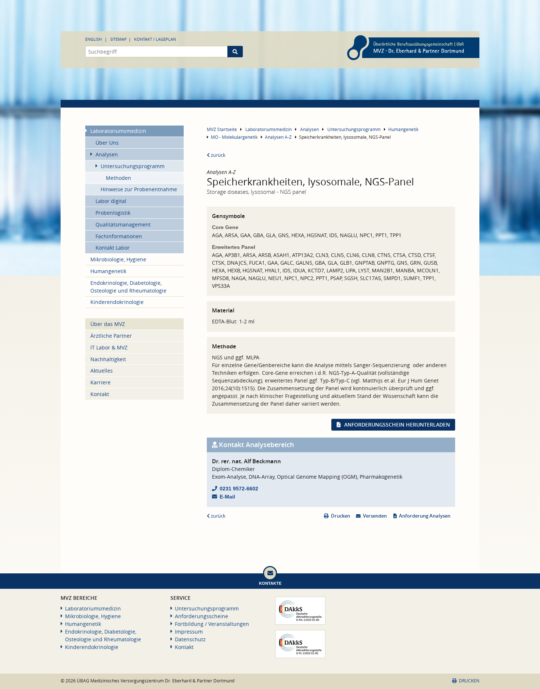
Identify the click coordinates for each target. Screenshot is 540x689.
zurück (218, 155)
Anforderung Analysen (424, 516)
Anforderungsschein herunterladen (397, 424)
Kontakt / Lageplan (155, 39)
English (93, 39)
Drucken (340, 516)
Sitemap (118, 39)
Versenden (375, 516)
